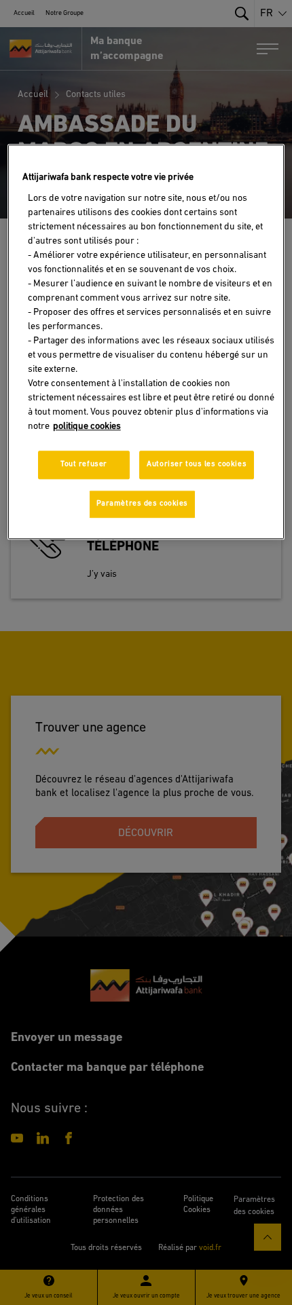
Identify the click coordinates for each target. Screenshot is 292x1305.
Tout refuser (83, 464)
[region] (146, 342)
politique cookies (87, 426)
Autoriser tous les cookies (197, 464)
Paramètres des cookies (142, 503)
